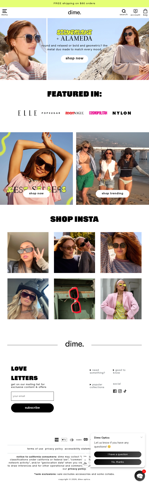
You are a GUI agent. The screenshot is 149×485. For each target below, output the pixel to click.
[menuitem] (124, 12)
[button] (4, 14)
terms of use (35, 449)
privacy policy (54, 449)
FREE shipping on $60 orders (74, 3)
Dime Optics (84, 479)
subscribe (32, 407)
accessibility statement (79, 449)
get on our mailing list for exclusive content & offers (28, 385)
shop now (75, 58)
